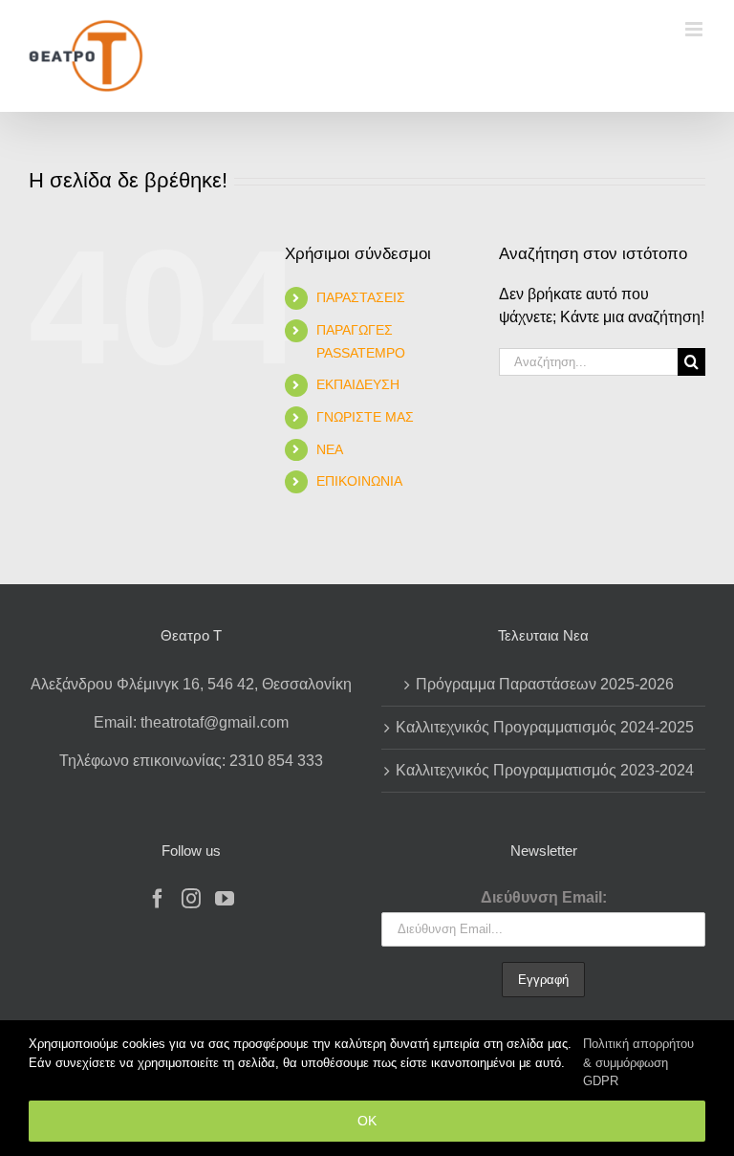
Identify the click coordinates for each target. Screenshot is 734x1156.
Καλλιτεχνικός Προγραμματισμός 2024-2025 (545, 727)
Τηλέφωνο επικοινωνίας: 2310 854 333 (191, 760)
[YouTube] (224, 898)
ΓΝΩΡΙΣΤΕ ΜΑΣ (365, 417)
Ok (367, 1120)
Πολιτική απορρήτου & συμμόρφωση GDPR (638, 1062)
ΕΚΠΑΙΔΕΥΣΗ (357, 384)
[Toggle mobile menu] (695, 29)
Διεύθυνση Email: (544, 897)
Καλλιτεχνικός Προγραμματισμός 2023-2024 (545, 770)
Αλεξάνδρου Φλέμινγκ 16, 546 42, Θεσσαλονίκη (191, 684)
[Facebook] (157, 898)
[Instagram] (191, 898)
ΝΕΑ (329, 449)
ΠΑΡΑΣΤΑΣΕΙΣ (360, 297)
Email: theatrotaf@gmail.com (191, 722)
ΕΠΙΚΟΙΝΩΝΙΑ (359, 481)
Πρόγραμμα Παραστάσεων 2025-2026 (545, 684)
